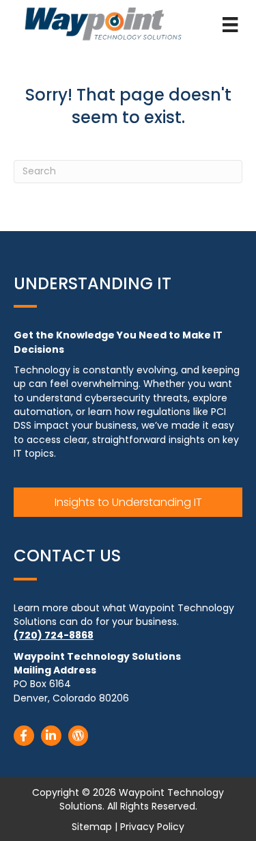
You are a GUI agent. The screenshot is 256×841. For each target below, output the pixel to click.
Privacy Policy (152, 826)
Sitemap (92, 826)
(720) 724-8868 (54, 635)
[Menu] (230, 25)
